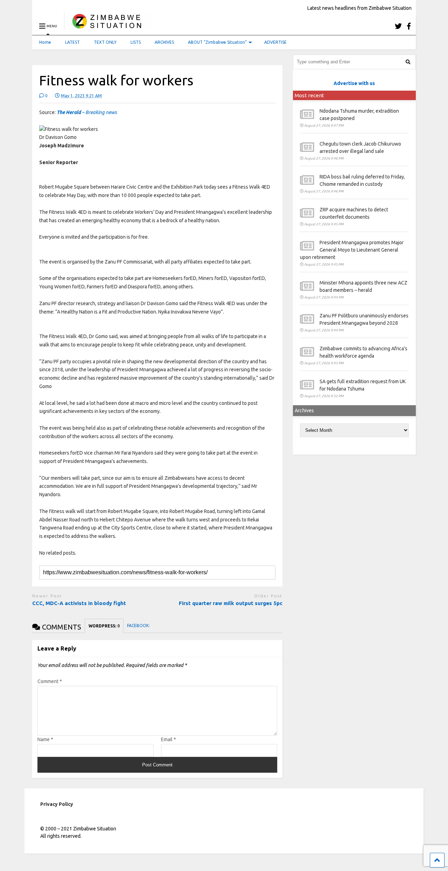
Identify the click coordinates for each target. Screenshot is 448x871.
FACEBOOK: (139, 625)
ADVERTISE (275, 42)
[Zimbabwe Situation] (108, 26)
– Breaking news (87, 112)
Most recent (309, 95)
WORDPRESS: (104, 626)
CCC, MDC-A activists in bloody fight (79, 603)
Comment (49, 681)
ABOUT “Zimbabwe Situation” (217, 42)
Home (45, 42)
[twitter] (398, 26)
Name (45, 739)
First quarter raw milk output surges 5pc (230, 603)
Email (168, 739)
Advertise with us (354, 83)
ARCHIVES (164, 42)
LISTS (136, 42)
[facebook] (409, 26)
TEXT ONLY (105, 42)
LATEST (72, 42)
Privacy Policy (56, 804)
